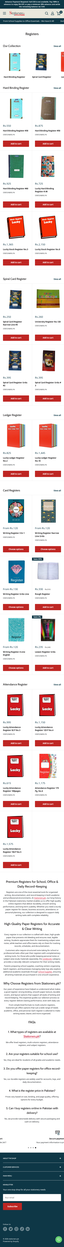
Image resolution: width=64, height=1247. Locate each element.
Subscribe (12, 1206)
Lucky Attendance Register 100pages (12, 789)
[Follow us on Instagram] (16, 1229)
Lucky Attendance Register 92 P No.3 (12, 729)
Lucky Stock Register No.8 (47, 249)
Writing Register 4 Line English (14, 653)
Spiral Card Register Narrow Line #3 (12, 323)
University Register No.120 (48, 321)
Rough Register (42, 594)
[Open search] (46, 13)
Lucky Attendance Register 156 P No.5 (12, 850)
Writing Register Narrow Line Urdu (47, 534)
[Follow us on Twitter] (11, 1229)
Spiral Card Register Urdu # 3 (48, 384)
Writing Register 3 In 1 (14, 533)
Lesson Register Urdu (45, 652)
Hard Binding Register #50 (47, 130)
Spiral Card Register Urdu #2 (15, 384)
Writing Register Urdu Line (16, 594)
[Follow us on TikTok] (22, 1229)
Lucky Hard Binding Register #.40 (44, 190)
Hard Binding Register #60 (15, 188)
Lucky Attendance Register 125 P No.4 (44, 729)
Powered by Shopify (11, 1241)
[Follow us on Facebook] (5, 1229)
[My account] (52, 13)
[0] (58, 13)
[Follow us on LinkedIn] (28, 1229)
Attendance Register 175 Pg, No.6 (47, 789)
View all (57, 46)
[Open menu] (4, 13)
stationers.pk (9, 134)
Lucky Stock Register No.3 (15, 249)
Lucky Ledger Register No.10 (45, 459)
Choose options (16, 549)
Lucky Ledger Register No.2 (13, 459)
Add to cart (16, 143)
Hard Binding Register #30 (15, 130)
